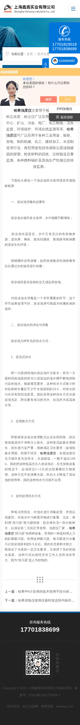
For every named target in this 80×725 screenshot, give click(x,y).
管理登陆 (47, 706)
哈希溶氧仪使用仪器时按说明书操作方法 (48, 600)
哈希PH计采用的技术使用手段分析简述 (47, 591)
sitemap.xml (64, 706)
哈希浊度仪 (23, 110)
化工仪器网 (30, 706)
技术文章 (43, 54)
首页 (30, 54)
